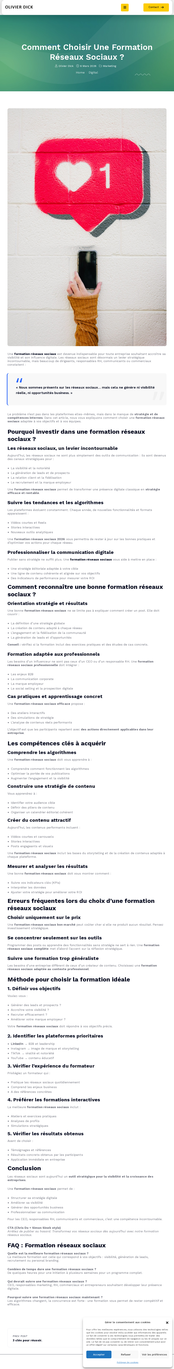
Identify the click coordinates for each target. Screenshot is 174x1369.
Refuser (126, 1354)
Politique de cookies (127, 1362)
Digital (93, 72)
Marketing (109, 66)
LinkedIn (17, 1043)
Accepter (99, 1354)
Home (80, 72)
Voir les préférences (154, 1354)
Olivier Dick (66, 66)
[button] (167, 1322)
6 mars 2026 (88, 66)
